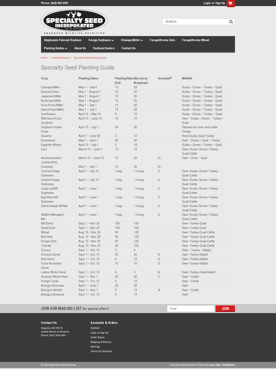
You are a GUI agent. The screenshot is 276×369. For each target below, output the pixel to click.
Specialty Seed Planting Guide (90, 58)
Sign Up (220, 3)
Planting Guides (54, 48)
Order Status (98, 337)
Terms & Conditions (101, 351)
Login (207, 3)
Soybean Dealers (104, 48)
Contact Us (129, 48)
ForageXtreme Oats (162, 40)
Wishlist (95, 328)
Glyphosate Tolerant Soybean (62, 40)
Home (44, 58)
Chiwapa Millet (130, 40)
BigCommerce (189, 365)
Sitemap (95, 346)
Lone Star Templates (222, 365)
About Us (80, 48)
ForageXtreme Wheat (195, 40)
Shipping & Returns (101, 342)
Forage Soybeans (99, 40)
